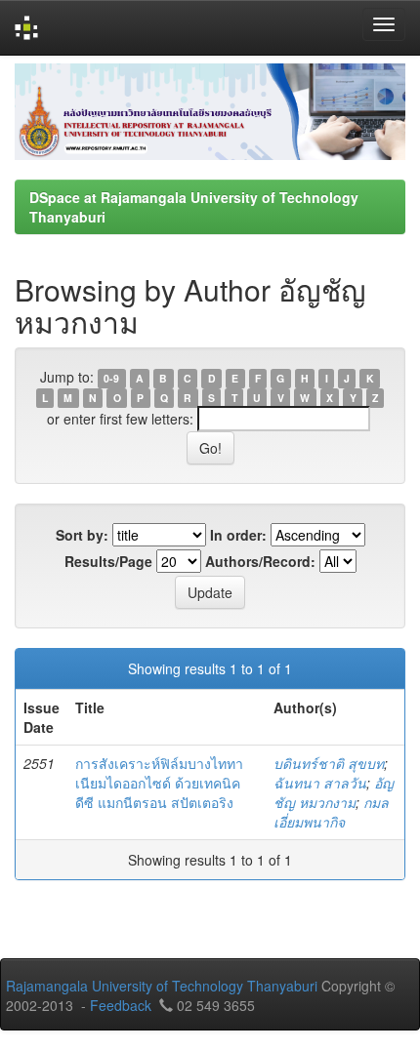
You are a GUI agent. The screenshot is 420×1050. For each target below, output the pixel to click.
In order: (238, 535)
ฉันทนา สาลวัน (319, 782)
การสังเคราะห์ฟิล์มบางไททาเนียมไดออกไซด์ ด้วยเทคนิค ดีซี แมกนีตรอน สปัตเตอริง (159, 782)
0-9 (111, 378)
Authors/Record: (260, 561)
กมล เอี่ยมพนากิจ (331, 811)
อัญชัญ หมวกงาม (333, 792)
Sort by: (82, 535)
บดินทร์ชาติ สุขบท (328, 763)
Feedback (120, 1005)
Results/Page (108, 561)
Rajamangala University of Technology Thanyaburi (161, 985)
